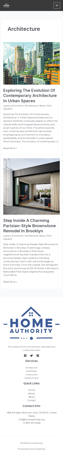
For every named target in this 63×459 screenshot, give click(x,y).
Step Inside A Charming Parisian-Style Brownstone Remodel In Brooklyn (29, 225)
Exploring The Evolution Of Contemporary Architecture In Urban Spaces (30, 95)
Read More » (10, 148)
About (31, 393)
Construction (31, 375)
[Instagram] (37, 355)
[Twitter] (31, 355)
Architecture (31, 105)
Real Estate (31, 371)
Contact (31, 400)
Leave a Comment (13, 105)
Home (31, 390)
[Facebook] (25, 355)
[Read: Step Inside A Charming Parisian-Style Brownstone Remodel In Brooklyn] (31, 186)
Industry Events (31, 378)
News (42, 105)
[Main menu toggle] (57, 5)
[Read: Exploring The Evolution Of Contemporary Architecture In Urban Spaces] (31, 63)
